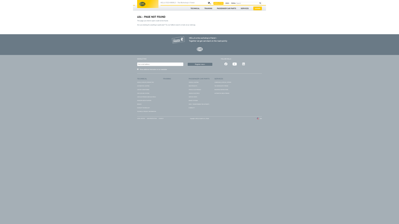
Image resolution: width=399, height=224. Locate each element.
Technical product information (146, 111)
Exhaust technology (143, 107)
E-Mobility (192, 107)
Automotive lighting (143, 85)
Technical (195, 8)
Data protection (152, 118)
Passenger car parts (226, 8)
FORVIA (233, 3)
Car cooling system (143, 93)
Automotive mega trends (221, 93)
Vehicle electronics (195, 89)
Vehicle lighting (194, 82)
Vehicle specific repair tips (145, 82)
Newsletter (218, 3)
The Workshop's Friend (221, 85)
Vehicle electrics (194, 93)
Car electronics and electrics (146, 96)
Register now (199, 64)
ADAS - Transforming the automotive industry (202, 104)
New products (193, 85)
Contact (161, 118)
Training (208, 8)
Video (227, 3)
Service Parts (193, 96)
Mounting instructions (221, 89)
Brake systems (193, 100)
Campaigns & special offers (222, 82)
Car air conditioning (143, 89)
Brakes (139, 104)
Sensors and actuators (144, 100)
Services (245, 8)
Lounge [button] (257, 8)
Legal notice (141, 118)
